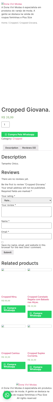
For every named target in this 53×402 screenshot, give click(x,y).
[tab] (12, 148)
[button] (7, 395)
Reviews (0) (29, 147)
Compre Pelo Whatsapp (21, 134)
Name (5, 221)
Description (11, 147)
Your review (8, 205)
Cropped (13, 23)
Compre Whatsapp (10, 309)
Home (4, 23)
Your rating (8, 196)
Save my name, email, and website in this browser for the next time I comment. (23, 246)
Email (5, 232)
